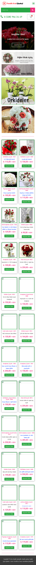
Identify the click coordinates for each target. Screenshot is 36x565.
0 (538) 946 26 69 (13, 16)
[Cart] (30, 16)
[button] (33, 3)
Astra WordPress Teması (16, 561)
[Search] (32, 10)
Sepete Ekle (9, 166)
